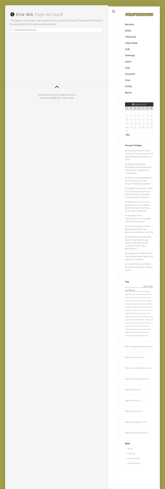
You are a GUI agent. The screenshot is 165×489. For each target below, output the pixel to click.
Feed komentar (133, 458)
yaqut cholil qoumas (137, 336)
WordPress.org (133, 463)
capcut (132, 298)
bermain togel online (136, 294)
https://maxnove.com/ (134, 357)
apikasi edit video (130, 287)
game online (129, 301)
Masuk (130, 449)
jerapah (127, 307)
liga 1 (151, 310)
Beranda (129, 24)
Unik (127, 49)
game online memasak (140, 301)
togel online (128, 332)
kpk (143, 310)
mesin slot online (137, 317)
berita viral (138, 291)
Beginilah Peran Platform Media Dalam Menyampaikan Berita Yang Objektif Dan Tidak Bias (139, 256)
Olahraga (130, 55)
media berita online (131, 313)
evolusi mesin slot (145, 298)
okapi (145, 317)
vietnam (127, 336)
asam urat (139, 287)
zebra (146, 336)
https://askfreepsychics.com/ (137, 379)
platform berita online (132, 320)
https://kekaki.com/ (133, 390)
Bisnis (128, 30)
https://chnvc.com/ (133, 400)
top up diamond (138, 332)
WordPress (55, 98)
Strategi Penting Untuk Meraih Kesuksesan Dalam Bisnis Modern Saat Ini (139, 267)
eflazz (137, 298)
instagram (149, 304)
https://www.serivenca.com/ (136, 433)
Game (128, 61)
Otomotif (130, 74)
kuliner (147, 310)
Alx (72, 98)
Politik (128, 86)
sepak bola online (130, 326)
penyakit (150, 317)
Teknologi (130, 36)
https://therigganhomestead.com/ (139, 346)
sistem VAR (140, 326)
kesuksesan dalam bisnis (133, 310)
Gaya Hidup (131, 43)
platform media (144, 320)
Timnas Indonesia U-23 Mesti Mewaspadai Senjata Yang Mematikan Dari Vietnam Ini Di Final (139, 229)
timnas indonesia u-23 (143, 329)
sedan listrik (148, 323)
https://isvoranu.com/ (134, 411)
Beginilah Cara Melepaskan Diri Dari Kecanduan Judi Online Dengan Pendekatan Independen (138, 181)
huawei (143, 304)
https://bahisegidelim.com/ (136, 422)
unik (144, 332)
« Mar (127, 135)
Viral (127, 80)
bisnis (145, 294)
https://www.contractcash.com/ (138, 368)
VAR (147, 332)
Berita (128, 92)
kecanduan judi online (144, 307)
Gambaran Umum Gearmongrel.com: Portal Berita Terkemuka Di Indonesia (138, 219)
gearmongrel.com (134, 304)
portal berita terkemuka (136, 323)
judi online (133, 307)
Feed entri (131, 454)
